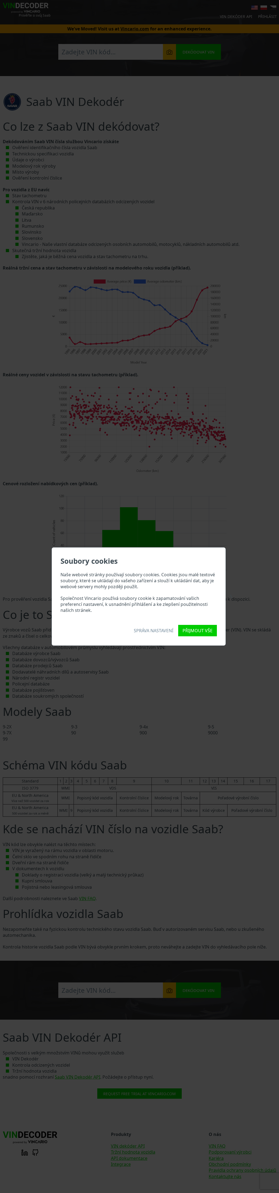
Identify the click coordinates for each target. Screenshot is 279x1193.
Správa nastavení (153, 631)
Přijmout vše (198, 631)
